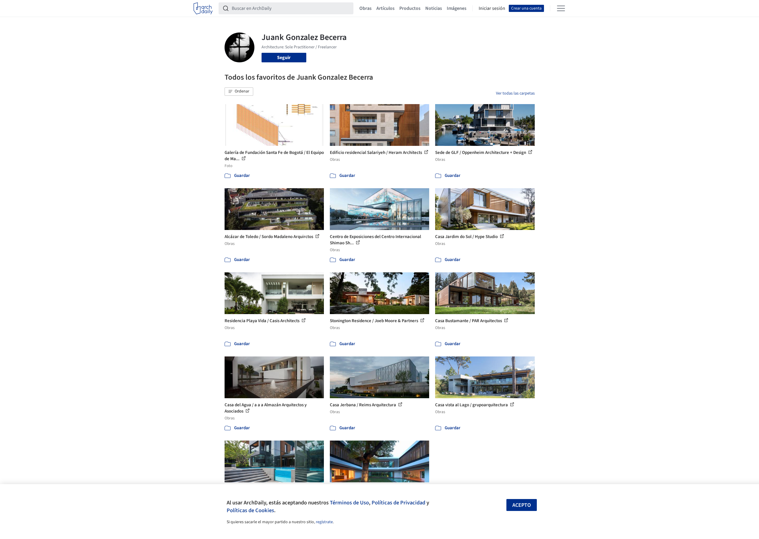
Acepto (521, 505)
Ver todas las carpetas (515, 93)
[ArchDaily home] (203, 8)
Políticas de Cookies (250, 510)
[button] (239, 91)
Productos (410, 8)
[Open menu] (561, 8)
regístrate (324, 522)
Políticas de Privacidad (398, 502)
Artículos (385, 8)
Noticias (433, 8)
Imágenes (456, 8)
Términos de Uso (349, 502)
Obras (365, 8)
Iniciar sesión (492, 8)
